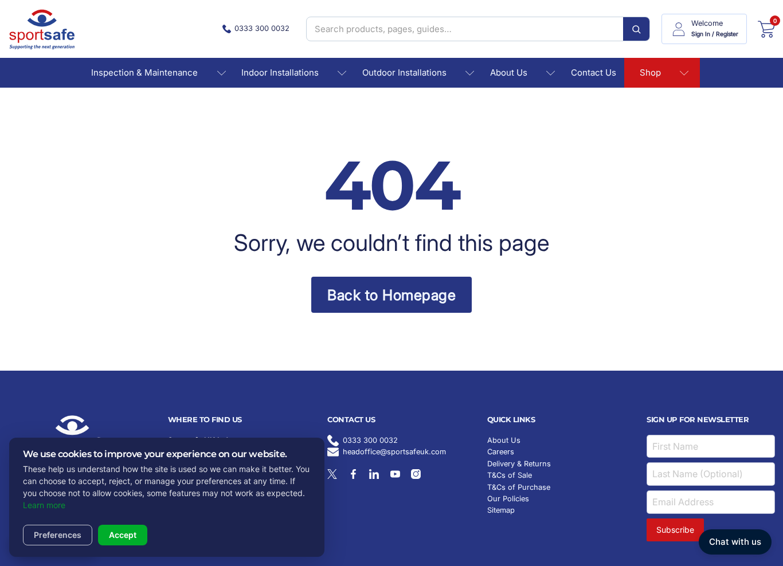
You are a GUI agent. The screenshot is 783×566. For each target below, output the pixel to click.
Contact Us (593, 72)
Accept (122, 535)
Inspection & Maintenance (144, 72)
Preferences (57, 535)
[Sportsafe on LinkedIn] (374, 474)
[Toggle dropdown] (221, 73)
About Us (508, 72)
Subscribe (675, 529)
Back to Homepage (391, 295)
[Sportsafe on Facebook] (353, 474)
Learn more (44, 505)
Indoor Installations (280, 72)
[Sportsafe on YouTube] (395, 474)
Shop (650, 72)
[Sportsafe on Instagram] (416, 474)
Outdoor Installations (404, 72)
